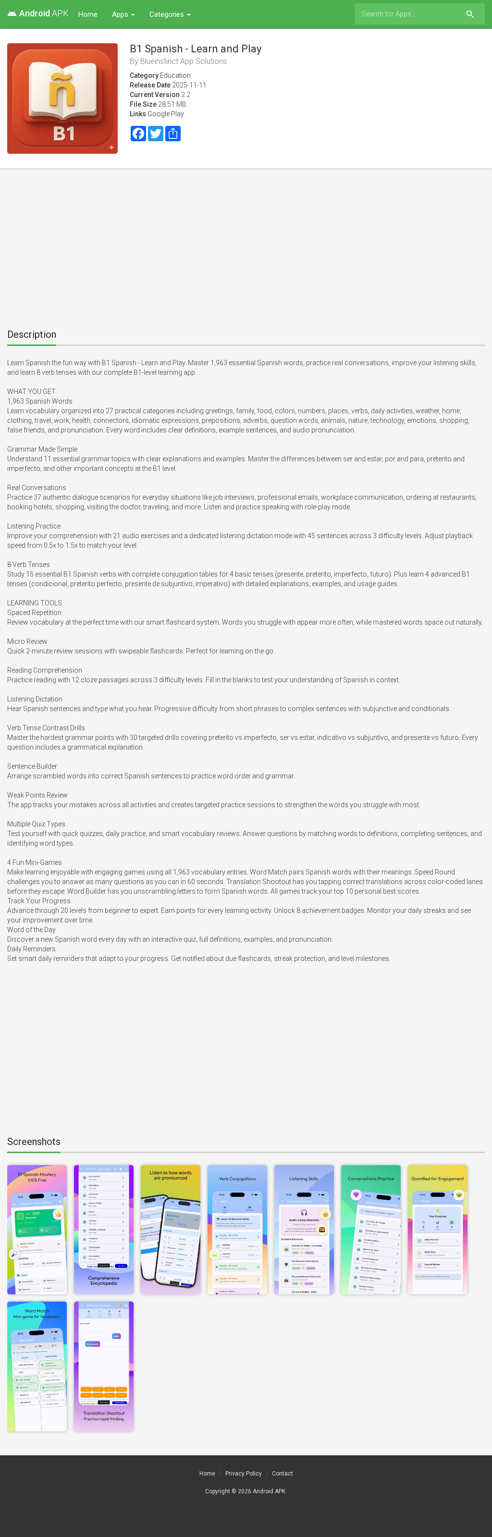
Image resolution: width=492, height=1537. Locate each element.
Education (175, 75)
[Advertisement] (246, 245)
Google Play (166, 114)
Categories (167, 14)
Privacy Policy (243, 1473)
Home (88, 14)
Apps (121, 14)
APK (38, 13)
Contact (282, 1473)
